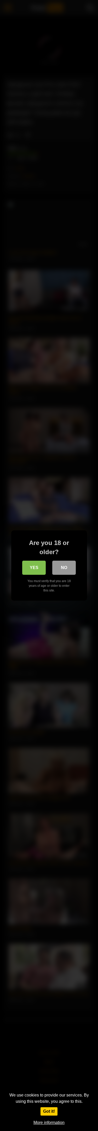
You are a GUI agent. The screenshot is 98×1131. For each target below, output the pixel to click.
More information (49, 1122)
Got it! (49, 1111)
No (64, 567)
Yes (34, 567)
